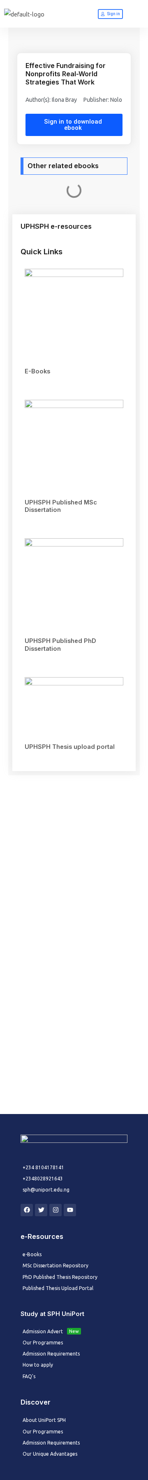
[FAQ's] (74, 1376)
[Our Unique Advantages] (74, 1453)
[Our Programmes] (74, 1342)
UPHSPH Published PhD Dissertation (60, 644)
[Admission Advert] (74, 1331)
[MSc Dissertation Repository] (74, 1265)
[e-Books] (74, 1254)
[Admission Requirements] (74, 1353)
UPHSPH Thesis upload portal (70, 747)
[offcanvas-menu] (137, 14)
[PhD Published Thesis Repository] (74, 1277)
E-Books (37, 371)
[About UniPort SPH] (74, 1420)
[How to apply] (74, 1364)
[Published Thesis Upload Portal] (74, 1288)
